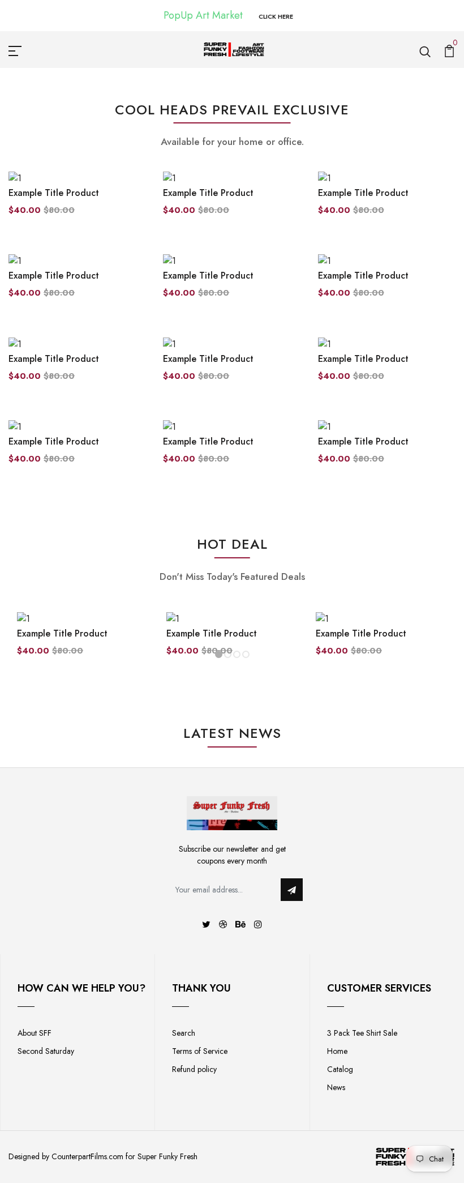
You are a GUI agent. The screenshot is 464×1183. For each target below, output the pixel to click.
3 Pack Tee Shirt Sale (362, 1033)
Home (337, 1051)
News (336, 1087)
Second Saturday (46, 1051)
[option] (83, 643)
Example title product (53, 192)
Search (183, 1033)
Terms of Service (199, 1051)
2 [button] (227, 654)
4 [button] (245, 654)
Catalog (340, 1069)
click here (276, 16)
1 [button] (219, 654)
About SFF (34, 1033)
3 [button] (236, 654)
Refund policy (194, 1069)
